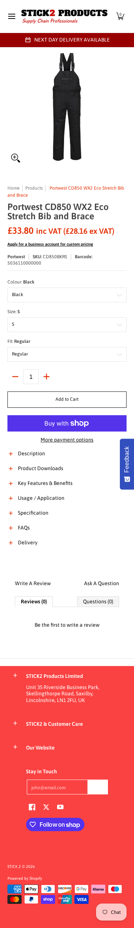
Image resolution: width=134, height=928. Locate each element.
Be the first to (67, 625)
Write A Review (33, 583)
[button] (120, 16)
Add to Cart (67, 399)
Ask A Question (101, 583)
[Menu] (11, 16)
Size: (13, 311)
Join (98, 786)
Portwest (16, 256)
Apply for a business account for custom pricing (50, 244)
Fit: (18, 341)
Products (34, 188)
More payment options (67, 440)
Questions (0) (98, 601)
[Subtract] (15, 376)
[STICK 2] (64, 16)
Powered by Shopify (24, 878)
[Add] (46, 376)
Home (13, 188)
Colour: (20, 282)
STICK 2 (14, 866)
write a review (83, 625)
